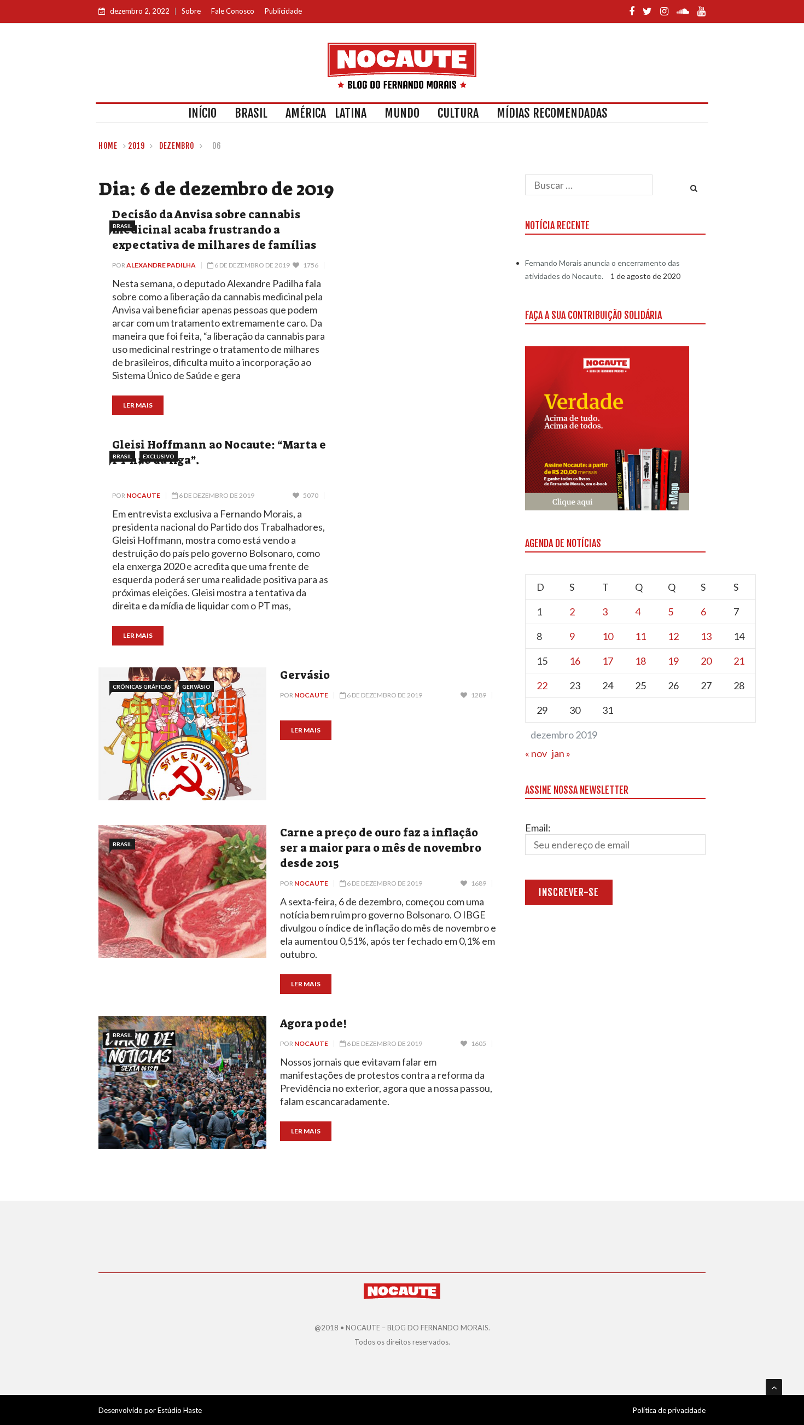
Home (108, 145)
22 (542, 685)
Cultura (458, 113)
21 (738, 661)
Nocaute (143, 495)
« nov (536, 753)
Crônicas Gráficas (142, 686)
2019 (136, 145)
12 (673, 636)
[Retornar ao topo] (774, 1387)
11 (640, 636)
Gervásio (196, 686)
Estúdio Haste (180, 1410)
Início (202, 113)
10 (607, 636)
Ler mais (138, 405)
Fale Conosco (232, 11)
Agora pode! (313, 1023)
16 (574, 661)
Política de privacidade (669, 1410)
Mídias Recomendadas (552, 113)
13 (706, 636)
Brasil (251, 113)
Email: (538, 828)
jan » (561, 753)
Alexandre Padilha (161, 265)
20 (706, 661)
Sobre (191, 11)
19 (673, 661)
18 (640, 661)
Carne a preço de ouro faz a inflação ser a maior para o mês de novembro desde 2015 (380, 847)
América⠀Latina (326, 113)
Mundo (402, 113)
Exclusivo (158, 456)
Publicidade (283, 11)
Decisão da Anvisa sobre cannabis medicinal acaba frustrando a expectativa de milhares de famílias (214, 229)
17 (607, 661)
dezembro (177, 145)
